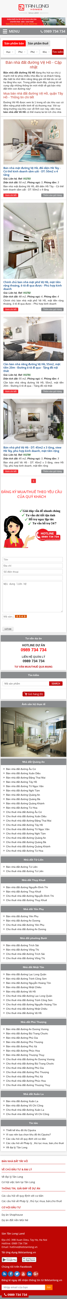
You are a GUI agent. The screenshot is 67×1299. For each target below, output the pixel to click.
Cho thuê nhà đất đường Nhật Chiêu (26, 1008)
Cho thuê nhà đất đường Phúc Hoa (26, 1080)
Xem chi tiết (10, 195)
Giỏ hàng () (35, 694)
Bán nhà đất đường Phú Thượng (24, 1042)
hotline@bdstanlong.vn (24, 1247)
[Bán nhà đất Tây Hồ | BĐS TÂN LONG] (33, 14)
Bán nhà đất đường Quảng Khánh (25, 803)
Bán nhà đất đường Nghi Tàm (23, 790)
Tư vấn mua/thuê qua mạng (33, 666)
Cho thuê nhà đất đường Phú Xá (24, 1076)
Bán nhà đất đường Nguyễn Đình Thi (27, 887)
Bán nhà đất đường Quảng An (23, 794)
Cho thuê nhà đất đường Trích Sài (25, 953)
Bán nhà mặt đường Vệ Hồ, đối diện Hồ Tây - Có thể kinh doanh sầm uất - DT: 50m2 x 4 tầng (32, 171)
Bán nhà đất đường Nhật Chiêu (23, 987)
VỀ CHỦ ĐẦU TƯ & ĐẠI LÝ (17, 1169)
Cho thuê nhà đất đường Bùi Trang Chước (30, 1063)
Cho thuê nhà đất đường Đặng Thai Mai (28, 820)
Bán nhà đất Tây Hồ (15, 1161)
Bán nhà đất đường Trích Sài (22, 945)
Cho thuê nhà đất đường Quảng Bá (26, 842)
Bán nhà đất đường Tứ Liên (22, 866)
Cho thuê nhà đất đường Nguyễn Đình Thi (30, 895)
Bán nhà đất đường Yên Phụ (22, 916)
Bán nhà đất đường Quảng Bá (23, 799)
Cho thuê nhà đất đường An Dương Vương (30, 1059)
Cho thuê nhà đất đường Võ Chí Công (27, 1114)
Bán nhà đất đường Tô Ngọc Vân (25, 786)
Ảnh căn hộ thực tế (33, 704)
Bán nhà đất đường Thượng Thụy (25, 1055)
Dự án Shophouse (12, 1214)
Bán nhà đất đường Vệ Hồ (21, 991)
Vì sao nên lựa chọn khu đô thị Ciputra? (28, 1134)
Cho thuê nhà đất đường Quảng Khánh (28, 846)
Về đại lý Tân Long (16, 1147)
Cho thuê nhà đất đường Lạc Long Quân (29, 995)
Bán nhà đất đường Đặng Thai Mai (25, 777)
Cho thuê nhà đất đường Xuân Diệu (26, 816)
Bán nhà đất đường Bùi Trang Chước (27, 1033)
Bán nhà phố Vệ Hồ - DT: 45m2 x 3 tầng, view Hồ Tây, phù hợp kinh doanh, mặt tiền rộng (32, 449)
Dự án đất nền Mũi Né (15, 1220)
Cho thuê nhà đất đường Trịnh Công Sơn (29, 1000)
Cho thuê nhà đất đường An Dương (26, 929)
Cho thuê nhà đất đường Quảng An (26, 837)
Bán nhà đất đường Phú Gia (22, 1037)
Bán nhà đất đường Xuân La (22, 1101)
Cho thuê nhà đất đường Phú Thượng (27, 1072)
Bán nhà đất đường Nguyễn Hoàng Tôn (28, 983)
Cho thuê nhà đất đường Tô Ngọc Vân (27, 829)
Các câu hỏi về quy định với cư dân (26, 1138)
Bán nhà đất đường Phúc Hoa (23, 1050)
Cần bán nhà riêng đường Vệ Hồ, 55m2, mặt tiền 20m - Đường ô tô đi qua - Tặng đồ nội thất (31, 367)
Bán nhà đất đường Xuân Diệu (23, 773)
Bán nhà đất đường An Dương (23, 920)
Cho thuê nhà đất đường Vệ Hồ (24, 1013)
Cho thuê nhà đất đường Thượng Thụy (28, 1085)
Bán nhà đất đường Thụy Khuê (23, 891)
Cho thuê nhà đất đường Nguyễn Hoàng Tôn (31, 1004)
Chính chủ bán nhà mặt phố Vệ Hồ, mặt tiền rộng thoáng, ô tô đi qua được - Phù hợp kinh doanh (32, 285)
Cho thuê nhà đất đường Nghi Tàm (26, 833)
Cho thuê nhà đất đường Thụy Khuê (26, 900)
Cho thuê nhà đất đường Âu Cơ (24, 812)
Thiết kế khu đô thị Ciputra (21, 1130)
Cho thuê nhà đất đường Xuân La (25, 1109)
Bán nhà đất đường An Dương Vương (27, 1029)
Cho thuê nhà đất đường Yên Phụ (25, 924)
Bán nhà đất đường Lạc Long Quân (26, 974)
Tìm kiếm (57, 51)
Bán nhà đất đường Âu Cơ (21, 769)
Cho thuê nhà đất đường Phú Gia (25, 1067)
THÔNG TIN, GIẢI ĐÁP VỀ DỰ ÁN (21, 1188)
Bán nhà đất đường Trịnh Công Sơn (26, 978)
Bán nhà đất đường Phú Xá (21, 1046)
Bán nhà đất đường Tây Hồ (21, 781)
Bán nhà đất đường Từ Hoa (21, 807)
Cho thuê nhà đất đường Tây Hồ (24, 824)
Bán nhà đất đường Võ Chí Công (24, 1105)
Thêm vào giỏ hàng (52, 195)
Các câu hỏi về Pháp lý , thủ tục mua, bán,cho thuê (35, 1143)
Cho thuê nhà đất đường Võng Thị (25, 958)
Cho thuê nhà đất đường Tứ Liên (24, 871)
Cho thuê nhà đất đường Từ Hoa (24, 850)
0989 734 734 (54, 31)
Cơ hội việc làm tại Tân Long (18, 1182)
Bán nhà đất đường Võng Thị (22, 949)
